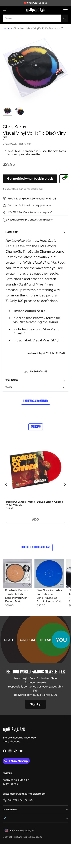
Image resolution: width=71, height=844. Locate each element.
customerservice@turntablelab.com (24, 793)
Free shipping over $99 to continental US (32, 198)
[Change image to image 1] (7, 110)
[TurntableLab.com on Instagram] (10, 751)
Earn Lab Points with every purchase (29, 205)
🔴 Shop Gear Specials (35, 2)
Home (6, 28)
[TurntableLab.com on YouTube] (21, 751)
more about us (11, 741)
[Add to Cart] (29, 584)
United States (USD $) (20, 830)
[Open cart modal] (65, 10)
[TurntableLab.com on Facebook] (4, 751)
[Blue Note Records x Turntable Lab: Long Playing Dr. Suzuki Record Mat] (49, 573)
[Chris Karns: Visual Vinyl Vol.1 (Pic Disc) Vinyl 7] (35, 68)
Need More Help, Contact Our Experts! (30, 219)
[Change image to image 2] (19, 110)
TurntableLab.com (32, 836)
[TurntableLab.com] (35, 10)
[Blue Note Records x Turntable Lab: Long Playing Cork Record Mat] (17, 573)
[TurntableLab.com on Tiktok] (15, 751)
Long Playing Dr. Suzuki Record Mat (49, 599)
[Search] (64, 18)
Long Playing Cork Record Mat (16, 599)
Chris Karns (14, 126)
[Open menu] (4, 10)
